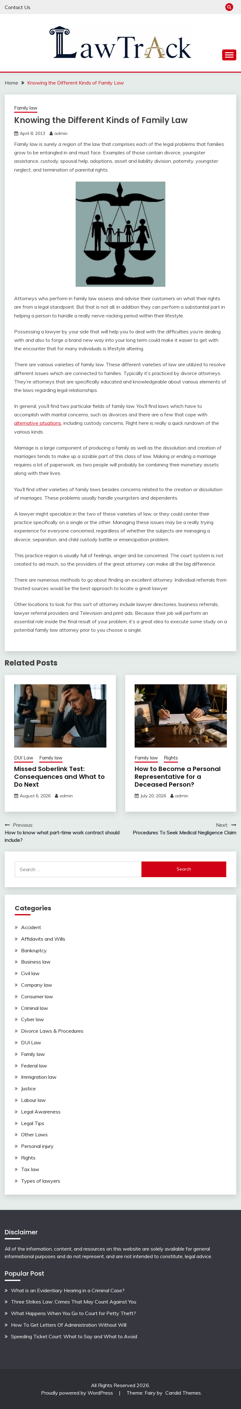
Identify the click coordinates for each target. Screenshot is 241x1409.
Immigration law (38, 1077)
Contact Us (17, 7)
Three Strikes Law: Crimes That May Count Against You (73, 1301)
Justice (28, 1088)
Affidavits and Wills (43, 939)
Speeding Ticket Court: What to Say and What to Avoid (74, 1336)
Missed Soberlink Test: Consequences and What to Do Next (59, 776)
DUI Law (23, 758)
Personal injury (37, 1146)
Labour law (33, 1100)
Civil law (30, 973)
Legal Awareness (41, 1111)
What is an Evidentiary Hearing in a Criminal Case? (68, 1290)
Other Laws (34, 1134)
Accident (31, 927)
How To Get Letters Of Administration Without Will (68, 1325)
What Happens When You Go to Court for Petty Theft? (73, 1313)
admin (60, 133)
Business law (36, 962)
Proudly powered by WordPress (77, 1393)
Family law (25, 108)
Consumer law (37, 996)
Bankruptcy (34, 950)
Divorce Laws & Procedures (52, 1031)
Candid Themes (183, 1393)
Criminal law (34, 1008)
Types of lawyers (40, 1181)
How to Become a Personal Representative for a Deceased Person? (178, 776)
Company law (36, 985)
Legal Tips (32, 1123)
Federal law (34, 1065)
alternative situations (37, 423)
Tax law (30, 1169)
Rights (171, 758)
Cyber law (32, 1019)
